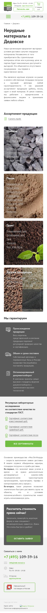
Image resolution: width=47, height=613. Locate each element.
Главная (7, 23)
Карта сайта (8, 606)
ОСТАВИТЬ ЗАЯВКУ (23, 538)
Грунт (10, 225)
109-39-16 (32, 16)
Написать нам (23, 9)
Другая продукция (19, 272)
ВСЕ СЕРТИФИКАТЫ (23, 444)
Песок (11, 178)
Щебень (12, 131)
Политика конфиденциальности (16, 608)
